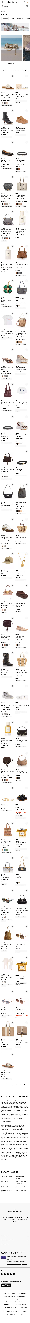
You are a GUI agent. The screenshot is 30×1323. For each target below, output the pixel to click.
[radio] (2, 103)
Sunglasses (20, 18)
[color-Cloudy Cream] (5, 546)
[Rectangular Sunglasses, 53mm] (7, 997)
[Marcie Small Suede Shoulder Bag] (22, 728)
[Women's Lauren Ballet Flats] (7, 148)
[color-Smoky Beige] (19, 883)
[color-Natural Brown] (2, 546)
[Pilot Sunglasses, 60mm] (22, 932)
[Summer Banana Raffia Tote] (7, 829)
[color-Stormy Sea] (5, 850)
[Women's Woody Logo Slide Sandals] (7, 82)
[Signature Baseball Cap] (7, 560)
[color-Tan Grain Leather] (5, 204)
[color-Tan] (19, 169)
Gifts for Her (5, 1181)
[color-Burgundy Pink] (16, 443)
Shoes (12, 18)
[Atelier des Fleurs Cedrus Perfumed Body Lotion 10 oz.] (7, 252)
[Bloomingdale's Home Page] (13, 2)
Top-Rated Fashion (7, 1176)
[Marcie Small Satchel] (7, 457)
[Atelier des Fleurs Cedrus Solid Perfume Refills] (22, 692)
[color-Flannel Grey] (5, 610)
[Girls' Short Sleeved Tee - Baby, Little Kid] (7, 319)
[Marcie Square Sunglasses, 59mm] (22, 997)
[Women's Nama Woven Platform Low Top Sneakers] (7, 692)
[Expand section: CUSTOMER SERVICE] (15, 1232)
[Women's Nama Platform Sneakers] (22, 356)
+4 (9, 203)
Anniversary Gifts (21, 1187)
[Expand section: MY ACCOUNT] (15, 1236)
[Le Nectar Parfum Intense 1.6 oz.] (22, 829)
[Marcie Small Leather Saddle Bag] (7, 183)
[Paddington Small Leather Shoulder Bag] (7, 591)
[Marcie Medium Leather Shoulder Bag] (22, 759)
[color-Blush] (5, 376)
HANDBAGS (11, 63)
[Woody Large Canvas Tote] (7, 1029)
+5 (23, 273)
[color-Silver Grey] (2, 714)
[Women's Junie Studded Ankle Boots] (7, 117)
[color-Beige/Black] (19, 342)
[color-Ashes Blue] (16, 305)
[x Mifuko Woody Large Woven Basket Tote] (22, 659)
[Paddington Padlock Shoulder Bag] (7, 864)
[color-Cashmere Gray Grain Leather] (7, 204)
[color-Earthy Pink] (2, 610)
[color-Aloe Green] (19, 204)
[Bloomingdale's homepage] (2, 11)
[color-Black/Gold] (5, 238)
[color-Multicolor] (2, 850)
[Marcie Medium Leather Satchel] (7, 218)
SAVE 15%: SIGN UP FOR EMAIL (15, 1211)
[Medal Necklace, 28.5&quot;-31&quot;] (22, 560)
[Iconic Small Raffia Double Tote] (22, 525)
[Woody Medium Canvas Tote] (22, 183)
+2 (23, 511)
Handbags (5, 18)
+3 (9, 644)
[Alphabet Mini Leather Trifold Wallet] (22, 1029)
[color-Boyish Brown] (21, 511)
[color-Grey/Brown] (2, 917)
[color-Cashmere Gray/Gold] (2, 238)
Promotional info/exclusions (14, 1264)
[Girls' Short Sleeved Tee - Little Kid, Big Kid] (22, 390)
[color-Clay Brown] (19, 305)
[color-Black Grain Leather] (2, 204)
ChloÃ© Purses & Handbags (21, 1182)
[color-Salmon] (5, 982)
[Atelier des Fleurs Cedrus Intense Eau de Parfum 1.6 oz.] (7, 728)
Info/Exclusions (15, 1221)
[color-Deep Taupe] (16, 778)
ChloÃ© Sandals (21, 1190)
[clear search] (27, 6)
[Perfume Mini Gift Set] (22, 82)
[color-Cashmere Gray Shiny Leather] (19, 273)
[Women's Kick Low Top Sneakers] (7, 525)
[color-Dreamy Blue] (19, 645)
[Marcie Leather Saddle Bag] (7, 624)
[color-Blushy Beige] (7, 103)
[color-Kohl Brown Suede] (2, 476)
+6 (9, 476)
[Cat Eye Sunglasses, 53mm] (7, 897)
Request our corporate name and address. (16, 1311)
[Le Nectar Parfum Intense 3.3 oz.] (22, 964)
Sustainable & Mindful (20, 1177)
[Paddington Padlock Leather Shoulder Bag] (22, 897)
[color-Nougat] (21, 204)
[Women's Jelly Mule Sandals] (7, 356)
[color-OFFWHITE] (2, 982)
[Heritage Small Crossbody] (22, 864)
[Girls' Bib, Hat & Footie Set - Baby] (7, 964)
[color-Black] (5, 103)
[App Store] (6, 1285)
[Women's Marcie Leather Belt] (22, 148)
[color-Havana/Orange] (5, 917)
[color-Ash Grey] (7, 376)
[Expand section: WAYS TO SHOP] (15, 1244)
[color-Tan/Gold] (7, 238)
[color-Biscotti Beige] (5, 714)
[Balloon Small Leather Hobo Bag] (7, 390)
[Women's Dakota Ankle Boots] (7, 659)
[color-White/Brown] (16, 204)
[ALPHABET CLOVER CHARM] (7, 287)
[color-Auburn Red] (2, 645)
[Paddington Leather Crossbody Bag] (7, 490)
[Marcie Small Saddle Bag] (7, 759)
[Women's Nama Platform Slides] (22, 117)
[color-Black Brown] (2, 376)
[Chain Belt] (7, 794)
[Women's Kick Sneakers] (22, 624)
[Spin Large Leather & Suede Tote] (7, 932)
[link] (7, 98)
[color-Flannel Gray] (19, 511)
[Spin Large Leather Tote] (22, 490)
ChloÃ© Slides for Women (6, 1191)
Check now (24, 1264)
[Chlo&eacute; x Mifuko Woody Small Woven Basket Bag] (22, 319)
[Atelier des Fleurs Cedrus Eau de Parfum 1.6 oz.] (22, 218)
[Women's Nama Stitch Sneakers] (22, 423)
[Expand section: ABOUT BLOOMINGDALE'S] (15, 1240)
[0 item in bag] (28, 2)
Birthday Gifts (5, 1187)
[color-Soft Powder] (19, 443)
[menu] (2, 2)
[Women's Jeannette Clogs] (22, 794)
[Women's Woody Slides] (7, 1060)
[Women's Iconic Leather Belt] (22, 457)
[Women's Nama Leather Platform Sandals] (22, 591)
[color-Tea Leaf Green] (7, 850)
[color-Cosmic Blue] (7, 714)
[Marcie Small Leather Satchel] (22, 252)
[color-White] (2, 103)
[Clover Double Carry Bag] (22, 287)
